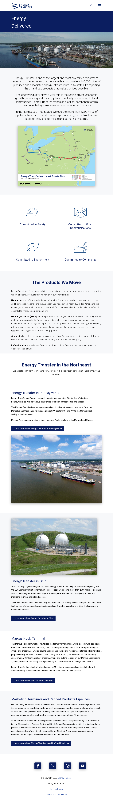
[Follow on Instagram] (67, 765)
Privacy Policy (56, 789)
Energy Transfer (65, 778)
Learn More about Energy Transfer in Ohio (33, 618)
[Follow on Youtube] (82, 765)
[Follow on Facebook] (37, 765)
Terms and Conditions (56, 794)
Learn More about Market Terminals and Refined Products (41, 743)
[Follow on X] (52, 765)
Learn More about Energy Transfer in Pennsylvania (38, 428)
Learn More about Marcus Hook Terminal (33, 680)
